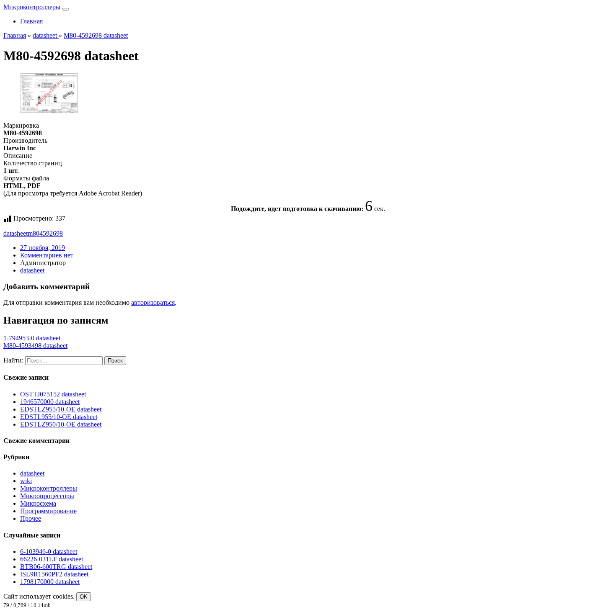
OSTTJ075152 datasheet (53, 394)
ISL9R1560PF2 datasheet (54, 574)
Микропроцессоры (47, 495)
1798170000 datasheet (50, 581)
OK (84, 597)
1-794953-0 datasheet (31, 338)
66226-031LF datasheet (51, 559)
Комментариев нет (46, 255)
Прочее (30, 518)
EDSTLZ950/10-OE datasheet (60, 424)
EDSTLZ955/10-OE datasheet (60, 409)
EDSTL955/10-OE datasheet (58, 416)
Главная (31, 21)
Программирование (48, 510)
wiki (26, 480)
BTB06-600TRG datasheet (56, 566)
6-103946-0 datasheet (48, 551)
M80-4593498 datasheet (35, 345)
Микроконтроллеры (31, 6)
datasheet (15, 233)
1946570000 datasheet (50, 401)
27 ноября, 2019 (42, 247)
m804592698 (45, 233)
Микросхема (38, 503)
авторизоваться (153, 302)
